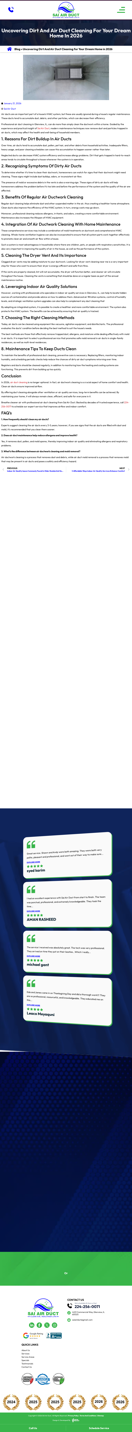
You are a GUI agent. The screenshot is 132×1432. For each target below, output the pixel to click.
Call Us (33, 1428)
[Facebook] (39, 1325)
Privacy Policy (73, 1416)
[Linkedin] (31, 1325)
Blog (17, 49)
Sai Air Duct (43, 128)
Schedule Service (99, 1428)
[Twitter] (47, 1325)
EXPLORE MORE (33, 862)
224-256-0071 (87, 1306)
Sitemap (100, 1416)
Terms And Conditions (88, 1416)
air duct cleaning (18, 382)
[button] (121, 10)
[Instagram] (54, 1325)
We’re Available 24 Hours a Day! (86, 1303)
